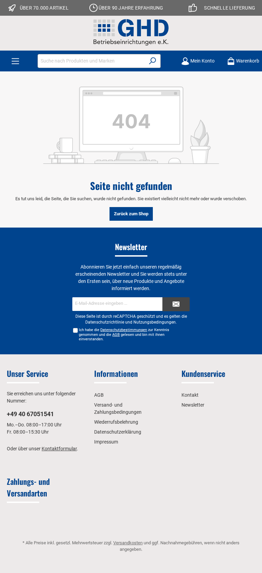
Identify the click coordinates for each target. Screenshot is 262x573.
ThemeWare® (202, 555)
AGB (116, 334)
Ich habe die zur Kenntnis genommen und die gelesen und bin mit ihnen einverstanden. (124, 334)
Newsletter (192, 405)
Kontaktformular (59, 448)
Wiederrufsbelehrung (116, 422)
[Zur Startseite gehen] (131, 32)
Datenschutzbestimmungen (123, 330)
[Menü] (15, 61)
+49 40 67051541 (30, 414)
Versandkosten (128, 542)
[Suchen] (153, 61)
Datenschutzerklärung (117, 432)
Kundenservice (203, 373)
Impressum (106, 442)
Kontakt (190, 395)
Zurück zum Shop (131, 213)
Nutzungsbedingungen (154, 322)
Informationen (116, 373)
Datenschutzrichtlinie (104, 322)
